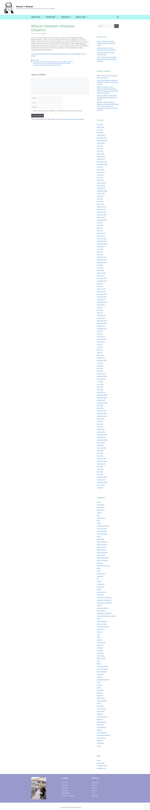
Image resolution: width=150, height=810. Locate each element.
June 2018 (100, 196)
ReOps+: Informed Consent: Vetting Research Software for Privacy (106, 43)
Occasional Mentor (102, 666)
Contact (99, 84)
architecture (100, 510)
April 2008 (100, 408)
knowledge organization (104, 613)
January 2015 (101, 275)
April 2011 (100, 352)
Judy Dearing (66, 42)
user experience (102, 732)
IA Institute (100, 595)
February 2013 (101, 315)
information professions (104, 600)
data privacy (100, 539)
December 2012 (102, 320)
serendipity (100, 706)
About (99, 502)
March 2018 (100, 204)
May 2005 (100, 453)
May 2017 (100, 228)
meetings (100, 640)
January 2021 (101, 159)
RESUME (94, 785)
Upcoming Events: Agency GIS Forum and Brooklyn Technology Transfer (52, 63)
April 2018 (100, 201)
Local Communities (103, 626)
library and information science (106, 616)
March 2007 (100, 429)
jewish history (101, 610)
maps (98, 634)
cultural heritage (37, 61)
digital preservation (51, 61)
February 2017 (101, 233)
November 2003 (102, 477)
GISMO (99, 581)
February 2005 (101, 458)
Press (37, 60)
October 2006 (101, 437)
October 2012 (101, 326)
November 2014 (102, 278)
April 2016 (100, 254)
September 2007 (102, 416)
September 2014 (102, 281)
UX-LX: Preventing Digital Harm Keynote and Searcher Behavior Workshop (106, 59)
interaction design (102, 608)
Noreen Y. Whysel (24, 6)
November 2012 (102, 323)
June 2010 (100, 365)
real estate (100, 690)
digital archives (101, 550)
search (99, 703)
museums (100, 650)
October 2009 (101, 379)
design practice (101, 547)
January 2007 (101, 432)
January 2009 (101, 392)
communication (101, 528)
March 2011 (100, 355)
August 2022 (101, 143)
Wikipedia (70, 61)
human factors (101, 592)
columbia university (103, 526)
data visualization (102, 542)
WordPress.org (101, 768)
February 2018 (101, 206)
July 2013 (100, 307)
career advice (101, 518)
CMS (98, 520)
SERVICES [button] (35, 17)
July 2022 (100, 146)
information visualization (104, 603)
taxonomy (100, 719)
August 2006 (101, 442)
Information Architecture (104, 597)
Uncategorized (101, 727)
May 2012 (100, 334)
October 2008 (101, 400)
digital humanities (102, 552)
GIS (98, 579)
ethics (99, 568)
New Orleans (101, 656)
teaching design (102, 722)
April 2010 (100, 371)
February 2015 (101, 273)
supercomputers (102, 716)
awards (99, 512)
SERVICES (64, 782)
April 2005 (100, 456)
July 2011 (100, 344)
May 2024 (100, 124)
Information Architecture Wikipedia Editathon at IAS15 (47, 65)
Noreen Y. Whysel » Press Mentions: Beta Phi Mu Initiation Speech (107, 89)
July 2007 (100, 421)
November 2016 (102, 241)
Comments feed (102, 765)
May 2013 (100, 310)
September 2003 (102, 482)
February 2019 (101, 183)
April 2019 (100, 177)
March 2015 (100, 270)
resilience (100, 695)
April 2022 (100, 151)
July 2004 (100, 466)
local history (100, 629)
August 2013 (101, 305)
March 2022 (100, 153)
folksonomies (101, 573)
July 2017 (100, 222)
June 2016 (100, 249)
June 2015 (100, 267)
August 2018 (101, 193)
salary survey (101, 698)
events (58, 61)
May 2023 (100, 132)
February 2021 (101, 156)
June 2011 (100, 347)
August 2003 (101, 485)
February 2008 (101, 411)
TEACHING (64, 790)
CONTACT (95, 795)
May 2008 (100, 405)
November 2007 (102, 413)
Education (100, 563)
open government (102, 669)
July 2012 (100, 331)
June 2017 (100, 225)
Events (99, 571)
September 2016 (102, 244)
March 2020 (100, 169)
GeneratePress (85, 807)
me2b (98, 637)
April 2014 (100, 286)
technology (100, 724)
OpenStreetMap (102, 671)
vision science (101, 738)
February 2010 (101, 373)
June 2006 (100, 445)
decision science (102, 544)
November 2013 (102, 297)
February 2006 (101, 448)
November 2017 (102, 214)
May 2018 (100, 199)
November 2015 (102, 262)
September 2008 (102, 403)
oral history (100, 674)
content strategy (102, 531)
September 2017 (102, 220)
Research (100, 693)
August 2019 (101, 172)
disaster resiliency (102, 560)
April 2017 (100, 230)
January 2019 (101, 185)
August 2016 (101, 246)
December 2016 (102, 238)
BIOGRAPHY (95, 782)
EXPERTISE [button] (50, 17)
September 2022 (102, 140)
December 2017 (102, 212)
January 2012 (101, 336)
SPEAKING (64, 785)
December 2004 (102, 461)
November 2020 (102, 161)
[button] (117, 17)
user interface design (103, 735)
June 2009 (100, 384)
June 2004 (100, 469)
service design (101, 709)
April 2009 (100, 389)
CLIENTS (94, 787)
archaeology (100, 507)
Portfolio (99, 677)
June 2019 (100, 175)
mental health (101, 642)
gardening (100, 576)
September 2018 (102, 191)
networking (100, 653)
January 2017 (101, 236)
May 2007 (100, 424)
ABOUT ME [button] (80, 17)
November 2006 (102, 434)
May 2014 (100, 283)
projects (99, 685)
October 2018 (101, 188)
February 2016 (101, 257)
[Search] (116, 26)
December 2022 (102, 138)
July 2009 (100, 381)
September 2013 (102, 302)
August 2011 (100, 342)
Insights (99, 605)
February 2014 (101, 289)
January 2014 (101, 291)
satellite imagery (102, 701)
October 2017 (101, 217)
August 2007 (101, 418)
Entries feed (100, 763)
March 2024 (100, 127)
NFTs (98, 661)
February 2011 (101, 358)
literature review (102, 624)
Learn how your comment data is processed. (70, 119)
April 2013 (100, 312)
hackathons (100, 587)
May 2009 (100, 387)
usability (99, 730)
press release (63, 61)
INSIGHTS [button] (65, 17)
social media (101, 711)
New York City (101, 658)
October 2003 (101, 479)
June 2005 (100, 450)
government (100, 584)
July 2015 (100, 265)
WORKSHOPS (65, 793)
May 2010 (100, 368)
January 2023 (101, 135)
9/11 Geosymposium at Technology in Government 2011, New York (107, 108)
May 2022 (100, 148)
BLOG (93, 793)
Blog (34, 60)
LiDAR (99, 618)
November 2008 (102, 397)
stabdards (100, 714)
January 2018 (101, 209)
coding (99, 523)
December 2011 (101, 339)
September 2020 (102, 164)
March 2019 (100, 180)
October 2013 (101, 299)
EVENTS (94, 790)
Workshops (100, 743)
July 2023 (100, 130)
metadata (100, 648)
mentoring (100, 645)
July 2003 (100, 487)
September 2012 (102, 328)
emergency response (103, 565)
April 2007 (100, 426)
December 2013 (102, 294)
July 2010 (100, 363)
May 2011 (100, 350)
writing (99, 746)
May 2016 (100, 252)
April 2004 (100, 474)
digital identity (101, 555)
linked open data (102, 621)
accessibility (100, 504)
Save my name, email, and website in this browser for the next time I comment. (57, 111)
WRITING (64, 787)
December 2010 (102, 360)
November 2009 (102, 376)
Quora (99, 687)
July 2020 (100, 167)
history (99, 589)
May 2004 (100, 471)
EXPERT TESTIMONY (68, 795)
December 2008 (102, 395)
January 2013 (101, 318)
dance (43, 61)
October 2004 (101, 464)
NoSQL (99, 663)
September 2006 (102, 440)
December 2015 (102, 259)
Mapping (99, 632)
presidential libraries (103, 679)
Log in (99, 760)
